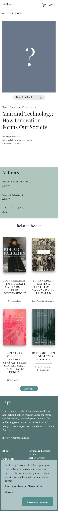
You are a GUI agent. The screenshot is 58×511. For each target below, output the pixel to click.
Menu (52, 5)
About (5, 450)
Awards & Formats (39, 450)
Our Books (8, 458)
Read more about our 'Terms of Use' (24, 486)
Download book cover (27, 97)
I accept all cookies (37, 502)
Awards (33, 453)
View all (28, 388)
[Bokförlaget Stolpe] (7, 5)
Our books (13, 13)
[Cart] (44, 5)
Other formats (37, 457)
